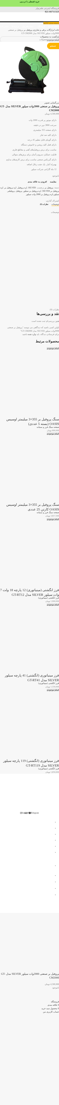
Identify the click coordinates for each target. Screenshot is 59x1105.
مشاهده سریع (47, 413)
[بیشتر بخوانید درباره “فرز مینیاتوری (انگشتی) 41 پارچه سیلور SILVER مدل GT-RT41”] (55, 669)
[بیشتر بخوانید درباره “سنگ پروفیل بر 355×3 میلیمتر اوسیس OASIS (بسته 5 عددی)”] (55, 413)
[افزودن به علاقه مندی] (30, 413)
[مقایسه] (39, 413)
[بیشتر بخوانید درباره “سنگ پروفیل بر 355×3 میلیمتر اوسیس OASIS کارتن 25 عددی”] (55, 498)
